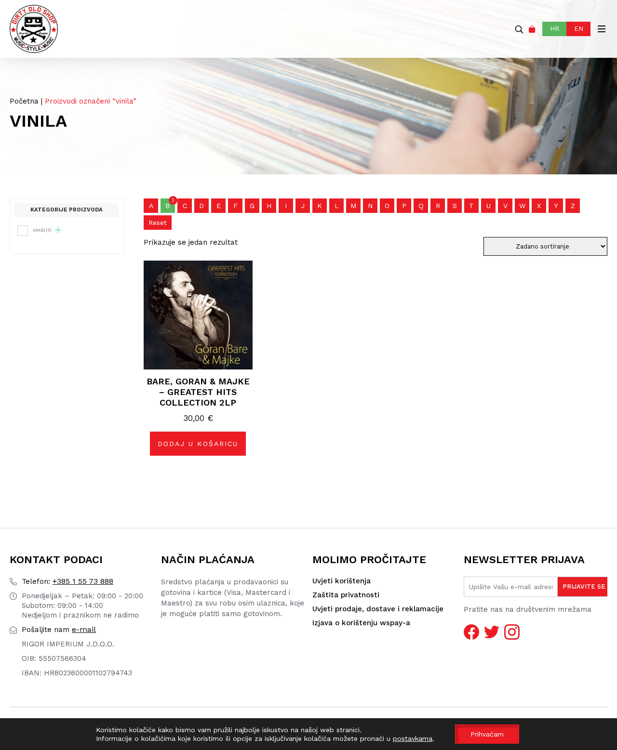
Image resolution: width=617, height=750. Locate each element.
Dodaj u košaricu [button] (198, 443)
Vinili (42, 230)
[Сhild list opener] (58, 230)
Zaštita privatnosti (345, 595)
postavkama (412, 738)
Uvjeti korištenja (341, 581)
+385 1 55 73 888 (67, 581)
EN (578, 28)
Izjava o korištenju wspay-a (361, 622)
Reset (157, 222)
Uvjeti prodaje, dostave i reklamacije (377, 609)
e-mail (59, 629)
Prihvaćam (487, 734)
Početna (24, 101)
